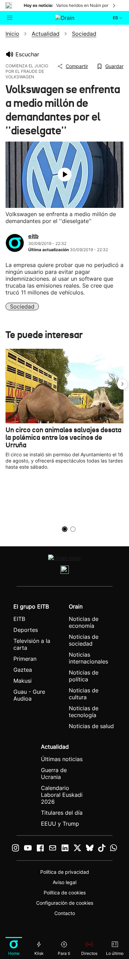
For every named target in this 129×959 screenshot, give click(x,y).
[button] (122, 384)
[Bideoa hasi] (65, 174)
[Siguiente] (114, 5)
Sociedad (22, 306)
